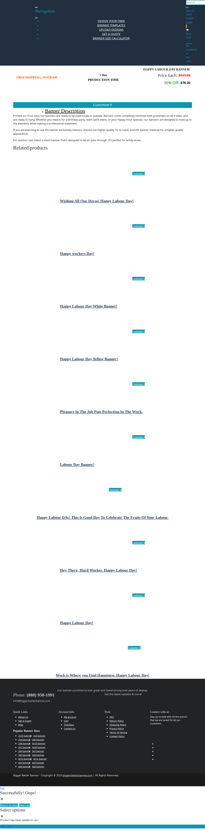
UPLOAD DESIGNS (111, 30)
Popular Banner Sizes (26, 730)
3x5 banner (38, 751)
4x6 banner (24, 766)
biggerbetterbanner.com (77, 775)
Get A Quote (24, 720)
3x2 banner (24, 747)
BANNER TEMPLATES (111, 25)
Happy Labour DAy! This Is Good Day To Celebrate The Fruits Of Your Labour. (102, 517)
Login (189, 22)
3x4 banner (24, 751)
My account (70, 717)
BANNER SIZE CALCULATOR (111, 38)
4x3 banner (24, 762)
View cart (24, 805)
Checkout (69, 724)
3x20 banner (38, 747)
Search (190, 10)
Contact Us (69, 728)
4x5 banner (38, 762)
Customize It (102, 105)
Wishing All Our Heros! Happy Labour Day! (97, 201)
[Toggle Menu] (36, 17)
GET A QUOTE (111, 34)
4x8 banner (38, 766)
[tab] (105, 111)
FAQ (112, 717)
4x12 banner (40, 758)
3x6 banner (24, 755)
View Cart (6, 826)
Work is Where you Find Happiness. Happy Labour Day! (102, 675)
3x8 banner (38, 755)
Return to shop (9, 805)
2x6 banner (38, 739)
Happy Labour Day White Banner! (88, 306)
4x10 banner (25, 758)
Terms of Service (118, 732)
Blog (20, 724)
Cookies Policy (117, 736)
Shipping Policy (118, 724)
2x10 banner (25, 735)
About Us (23, 717)
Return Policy (117, 720)
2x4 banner (24, 739)
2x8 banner (24, 743)
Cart (66, 720)
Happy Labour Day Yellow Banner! (89, 359)
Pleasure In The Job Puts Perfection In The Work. (101, 412)
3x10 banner (38, 743)
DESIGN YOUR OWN (111, 21)
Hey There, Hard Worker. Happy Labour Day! (98, 570)
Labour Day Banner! (77, 464)
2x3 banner (39, 735)
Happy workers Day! (77, 253)
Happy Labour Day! (76, 623)
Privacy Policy (117, 728)
